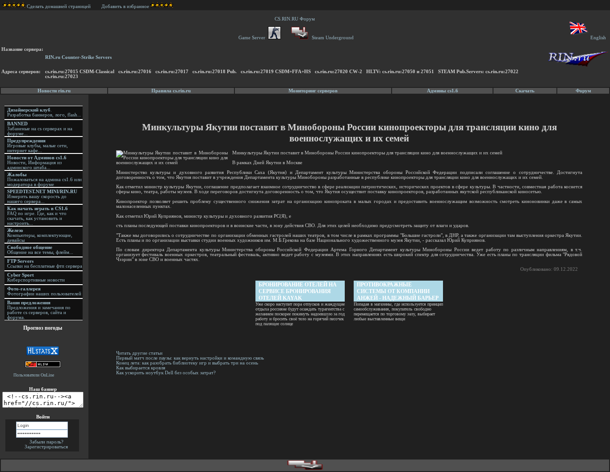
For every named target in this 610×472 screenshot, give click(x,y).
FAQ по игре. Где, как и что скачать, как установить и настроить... (37, 216)
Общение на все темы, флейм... (40, 250)
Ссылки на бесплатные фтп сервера (44, 264)
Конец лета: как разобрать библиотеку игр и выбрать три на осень (187, 362)
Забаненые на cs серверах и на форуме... (39, 128)
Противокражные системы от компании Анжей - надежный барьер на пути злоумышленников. (398, 292)
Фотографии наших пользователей (44, 291)
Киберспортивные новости (36, 277)
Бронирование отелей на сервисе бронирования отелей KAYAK (298, 291)
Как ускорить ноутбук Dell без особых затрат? (166, 372)
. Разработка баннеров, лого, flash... (44, 112)
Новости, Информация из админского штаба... (37, 162)
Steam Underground (332, 37)
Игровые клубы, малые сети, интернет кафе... (37, 145)
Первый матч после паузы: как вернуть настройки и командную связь (190, 358)
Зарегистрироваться (46, 446)
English (598, 37)
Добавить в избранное (125, 6)
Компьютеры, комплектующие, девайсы (39, 235)
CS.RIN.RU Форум (296, 19)
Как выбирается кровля (140, 367)
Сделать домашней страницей (59, 6)
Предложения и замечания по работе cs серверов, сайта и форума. (39, 310)
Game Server (253, 37)
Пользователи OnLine (33, 375)
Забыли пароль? (46, 441)
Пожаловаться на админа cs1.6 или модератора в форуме (44, 179)
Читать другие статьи (139, 353)
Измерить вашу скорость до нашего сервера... (42, 196)
